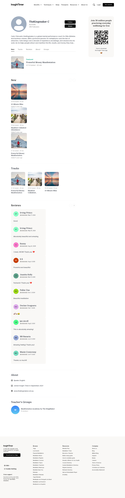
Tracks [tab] (20, 49)
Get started (108, 5)
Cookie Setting (11, 469)
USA (7, 465)
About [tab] (38, 49)
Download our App (12, 455)
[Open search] (94, 4)
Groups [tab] (46, 49)
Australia (32, 25)
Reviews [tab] (29, 49)
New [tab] (12, 49)
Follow (70, 22)
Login (99, 5)
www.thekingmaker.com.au (24, 391)
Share (70, 26)
